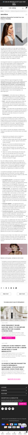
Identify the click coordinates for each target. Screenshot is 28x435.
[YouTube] (13, 408)
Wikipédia (7, 11)
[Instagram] (6, 408)
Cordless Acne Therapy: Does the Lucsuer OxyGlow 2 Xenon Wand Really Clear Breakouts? (14, 348)
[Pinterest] (6, 288)
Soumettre (22, 403)
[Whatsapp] (16, 288)
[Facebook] (1, 288)
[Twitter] (3, 288)
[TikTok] (9, 408)
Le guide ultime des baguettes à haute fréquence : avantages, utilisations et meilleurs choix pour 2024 (14, 366)
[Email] (13, 288)
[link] (8, 433)
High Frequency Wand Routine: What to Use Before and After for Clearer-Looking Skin (13, 328)
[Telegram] (11, 288)
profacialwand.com (20, 84)
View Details (8, 338)
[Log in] (23, 8)
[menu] (1, 8)
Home (2, 11)
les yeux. (17, 152)
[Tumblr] (8, 288)
